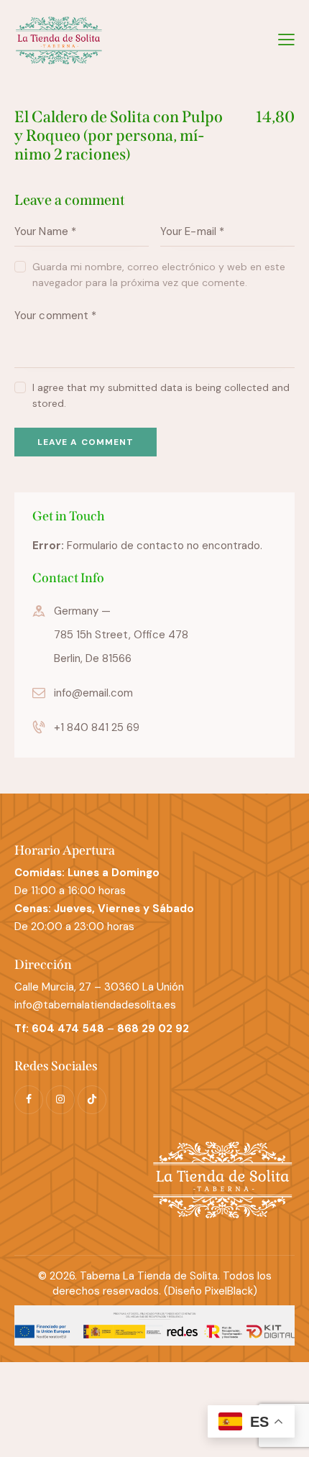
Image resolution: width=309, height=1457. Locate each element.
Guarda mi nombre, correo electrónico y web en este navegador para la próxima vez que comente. (158, 274)
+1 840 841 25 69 (96, 727)
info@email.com (93, 693)
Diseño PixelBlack (210, 1291)
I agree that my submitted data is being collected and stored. (161, 395)
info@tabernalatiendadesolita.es (95, 1005)
